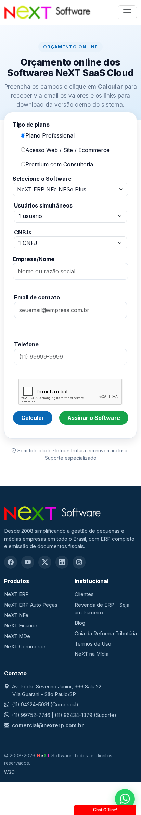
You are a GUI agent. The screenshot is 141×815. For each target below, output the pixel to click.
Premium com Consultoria (59, 164)
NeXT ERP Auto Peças (30, 605)
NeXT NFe (16, 615)
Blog (80, 623)
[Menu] (127, 12)
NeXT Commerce (25, 646)
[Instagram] (79, 562)
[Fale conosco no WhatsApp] (125, 799)
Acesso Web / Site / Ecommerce (67, 149)
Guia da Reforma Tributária (106, 633)
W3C (9, 772)
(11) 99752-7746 (31, 715)
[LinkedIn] (61, 562)
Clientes (84, 594)
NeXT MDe (17, 636)
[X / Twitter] (44, 562)
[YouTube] (27, 562)
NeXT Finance (20, 626)
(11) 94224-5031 (30, 704)
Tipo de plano (31, 124)
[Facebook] (10, 562)
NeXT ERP (16, 594)
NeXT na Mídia (91, 654)
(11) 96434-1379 (73, 715)
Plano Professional (50, 135)
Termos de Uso (93, 644)
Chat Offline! (105, 809)
